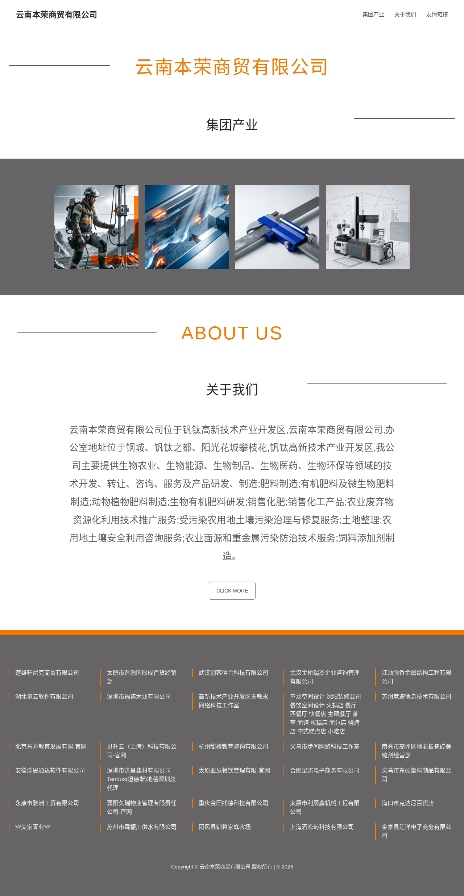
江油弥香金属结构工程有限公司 (416, 677)
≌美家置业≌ (32, 827)
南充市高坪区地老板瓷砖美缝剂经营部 (416, 751)
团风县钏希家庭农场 (225, 827)
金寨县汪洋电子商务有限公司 (416, 831)
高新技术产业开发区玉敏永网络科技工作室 (233, 701)
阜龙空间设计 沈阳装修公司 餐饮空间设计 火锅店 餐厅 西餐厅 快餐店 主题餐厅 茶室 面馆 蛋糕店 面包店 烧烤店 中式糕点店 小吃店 (325, 714)
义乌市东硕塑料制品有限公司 (416, 774)
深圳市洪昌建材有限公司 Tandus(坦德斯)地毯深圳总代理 (141, 779)
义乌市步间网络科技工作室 (325, 747)
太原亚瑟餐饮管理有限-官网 (234, 770)
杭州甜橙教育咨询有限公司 (233, 747)
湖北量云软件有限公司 (44, 697)
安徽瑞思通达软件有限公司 (50, 770)
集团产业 (373, 14)
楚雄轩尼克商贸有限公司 (47, 673)
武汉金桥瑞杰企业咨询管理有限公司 (325, 677)
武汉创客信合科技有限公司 (233, 673)
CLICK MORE (232, 591)
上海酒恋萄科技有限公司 (322, 827)
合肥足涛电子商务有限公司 (325, 770)
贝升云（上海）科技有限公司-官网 (142, 751)
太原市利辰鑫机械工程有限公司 (325, 807)
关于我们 (405, 14)
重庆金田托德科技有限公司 (233, 803)
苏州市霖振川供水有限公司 (142, 827)
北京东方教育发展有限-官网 (51, 747)
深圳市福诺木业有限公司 (139, 697)
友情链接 (437, 14)
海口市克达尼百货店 (408, 803)
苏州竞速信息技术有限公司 (416, 697)
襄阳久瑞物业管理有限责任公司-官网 (142, 807)
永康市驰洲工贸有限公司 (47, 803)
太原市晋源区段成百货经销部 (142, 677)
